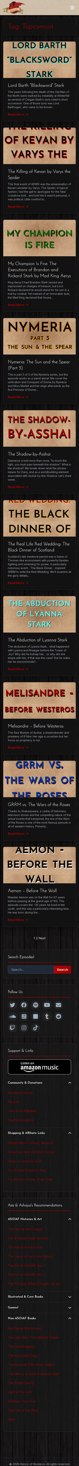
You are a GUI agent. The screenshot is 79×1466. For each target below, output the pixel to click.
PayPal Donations (21, 1120)
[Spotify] (35, 1005)
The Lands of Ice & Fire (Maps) (30, 1256)
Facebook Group (20, 1093)
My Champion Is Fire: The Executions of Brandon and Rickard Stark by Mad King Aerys (39, 270)
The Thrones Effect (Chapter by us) (34, 1284)
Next (42, 938)
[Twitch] (12, 1027)
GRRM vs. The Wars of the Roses (39, 805)
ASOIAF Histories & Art (25, 1219)
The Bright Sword (21, 1383)
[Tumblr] (47, 1016)
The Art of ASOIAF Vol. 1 (26, 1265)
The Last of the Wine (23, 1410)
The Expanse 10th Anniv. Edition (31, 1365)
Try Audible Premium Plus (27, 1170)
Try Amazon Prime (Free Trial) (30, 1179)
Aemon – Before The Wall (32, 891)
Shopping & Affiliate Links (26, 1133)
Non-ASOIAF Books (22, 1318)
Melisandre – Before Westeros (35, 726)
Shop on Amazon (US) (25, 1161)
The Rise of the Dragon (25, 1229)
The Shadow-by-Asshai (29, 454)
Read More (16, 114)
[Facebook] (24, 1005)
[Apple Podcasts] (24, 1016)
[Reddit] (58, 1016)
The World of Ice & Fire (25, 1247)
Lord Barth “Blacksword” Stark (36, 85)
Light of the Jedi (19, 1392)
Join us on (22, 1111)
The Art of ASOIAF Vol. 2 (26, 1275)
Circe (11, 1419)
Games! (13, 1307)
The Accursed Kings (22, 1356)
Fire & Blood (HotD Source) (28, 1238)
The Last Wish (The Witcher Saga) (33, 1337)
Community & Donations (25, 1082)
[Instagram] (24, 1027)
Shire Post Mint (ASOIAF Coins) (31, 1152)
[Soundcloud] (12, 1016)
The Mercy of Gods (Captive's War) (34, 1374)
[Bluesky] (35, 1016)
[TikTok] (35, 1027)
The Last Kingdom (21, 1346)
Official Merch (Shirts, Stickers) (30, 1143)
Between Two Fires (22, 1401)
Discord (13, 1102)
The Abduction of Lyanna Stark (37, 640)
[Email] (58, 1005)
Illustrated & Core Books (25, 1296)
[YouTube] (47, 1005)
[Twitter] (12, 1005)
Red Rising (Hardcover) (25, 1328)
